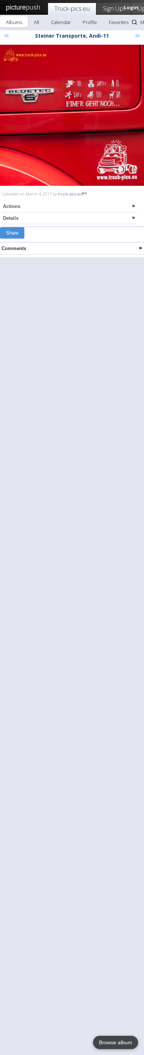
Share (12, 233)
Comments (13, 248)
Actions (11, 206)
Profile (90, 22)
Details (10, 218)
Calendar (61, 22)
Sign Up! (113, 8)
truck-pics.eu (70, 194)
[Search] (134, 22)
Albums (14, 22)
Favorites (118, 22)
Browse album (115, 1042)
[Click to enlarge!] (72, 115)
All (36, 22)
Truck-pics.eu (72, 8)
